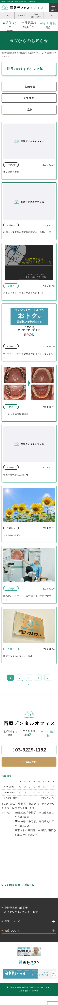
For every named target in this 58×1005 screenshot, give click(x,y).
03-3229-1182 (30, 750)
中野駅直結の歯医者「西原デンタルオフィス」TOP (23, 53)
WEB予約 (31, 762)
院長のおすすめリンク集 (25, 68)
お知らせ (30, 86)
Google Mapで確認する (19, 884)
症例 (30, 109)
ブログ (30, 98)
